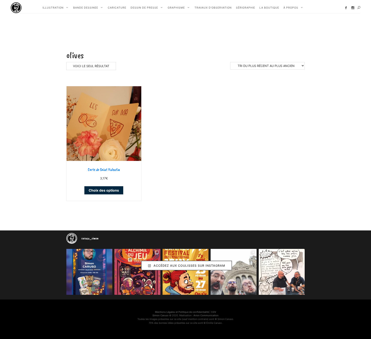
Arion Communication (206, 315)
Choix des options (104, 190)
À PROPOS (290, 7)
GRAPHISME (176, 7)
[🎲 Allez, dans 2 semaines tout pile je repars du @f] (185, 272)
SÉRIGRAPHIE (245, 7)
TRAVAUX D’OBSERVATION (213, 7)
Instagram (352, 7)
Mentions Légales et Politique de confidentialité (182, 311)
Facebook (346, 7)
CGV (213, 311)
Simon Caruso (160, 315)
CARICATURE (117, 7)
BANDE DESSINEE (85, 7)
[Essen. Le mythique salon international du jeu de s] (234, 272)
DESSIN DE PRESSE (144, 7)
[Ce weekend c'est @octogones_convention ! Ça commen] (89, 272)
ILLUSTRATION (53, 7)
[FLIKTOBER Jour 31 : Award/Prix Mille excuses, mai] (282, 272)
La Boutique (269, 7)
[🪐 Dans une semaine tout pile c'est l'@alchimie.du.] (137, 272)
